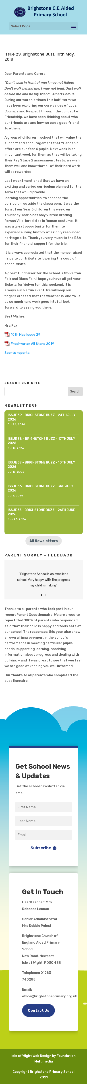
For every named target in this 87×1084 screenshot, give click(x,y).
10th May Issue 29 (25, 335)
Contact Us (38, 1010)
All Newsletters (43, 541)
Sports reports (17, 353)
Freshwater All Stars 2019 (32, 344)
